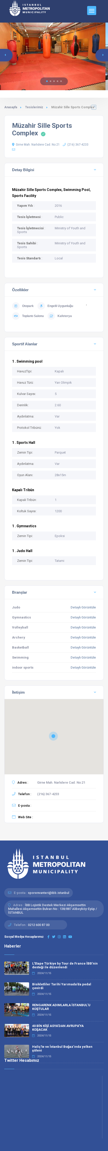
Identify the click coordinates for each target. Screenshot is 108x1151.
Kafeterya (65, 316)
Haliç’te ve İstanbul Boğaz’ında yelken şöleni (62, 1048)
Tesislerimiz (34, 107)
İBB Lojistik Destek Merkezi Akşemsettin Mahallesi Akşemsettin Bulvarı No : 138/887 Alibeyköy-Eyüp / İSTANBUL (52, 908)
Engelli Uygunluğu (60, 306)
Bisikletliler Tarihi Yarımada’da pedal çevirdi (61, 986)
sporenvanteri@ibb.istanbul (48, 893)
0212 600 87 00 (38, 925)
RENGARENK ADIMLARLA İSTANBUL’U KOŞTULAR (61, 1007)
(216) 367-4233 (77, 144)
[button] (47, 81)
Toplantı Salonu (33, 316)
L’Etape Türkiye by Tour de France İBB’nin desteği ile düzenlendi (65, 965)
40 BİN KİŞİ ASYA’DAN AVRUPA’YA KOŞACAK (58, 1027)
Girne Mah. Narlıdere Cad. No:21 (38, 144)
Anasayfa (10, 107)
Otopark (28, 306)
